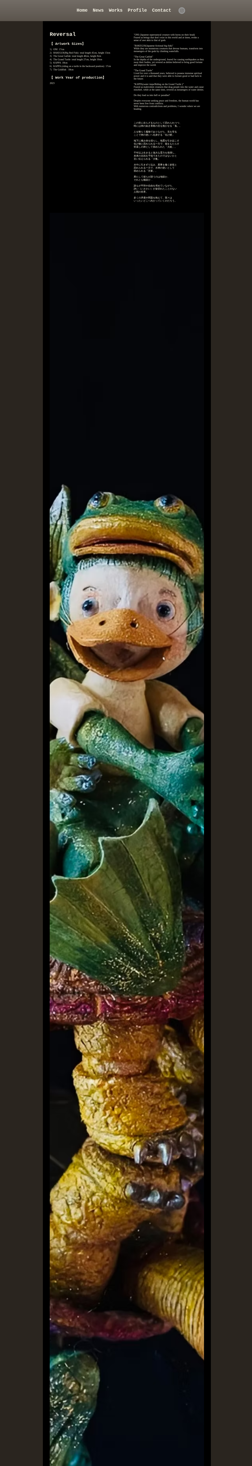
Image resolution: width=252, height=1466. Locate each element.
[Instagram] (181, 10)
